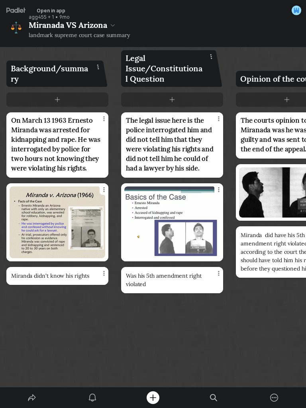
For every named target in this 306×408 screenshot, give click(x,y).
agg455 (38, 17)
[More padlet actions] (274, 398)
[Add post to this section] (57, 99)
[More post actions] (98, 122)
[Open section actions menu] (98, 67)
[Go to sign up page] (296, 10)
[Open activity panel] (92, 398)
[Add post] (153, 398)
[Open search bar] (214, 397)
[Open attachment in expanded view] (57, 222)
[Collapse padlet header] (112, 25)
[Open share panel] (32, 398)
